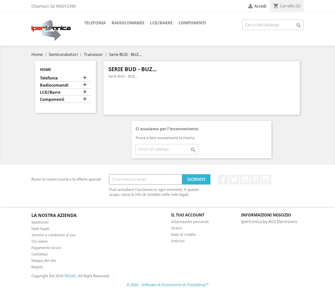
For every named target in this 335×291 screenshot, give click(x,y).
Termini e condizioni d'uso (53, 235)
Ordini (176, 228)
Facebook (223, 180)
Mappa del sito (43, 260)
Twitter (234, 180)
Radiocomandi (128, 23)
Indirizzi (178, 240)
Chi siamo (39, 241)
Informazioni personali (190, 221)
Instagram (266, 180)
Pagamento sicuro (46, 247)
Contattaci (39, 254)
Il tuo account (187, 215)
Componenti (192, 23)
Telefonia (95, 23)
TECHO (70, 275)
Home (45, 69)
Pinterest (255, 180)
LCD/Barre (161, 23)
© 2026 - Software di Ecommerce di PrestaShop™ (168, 284)
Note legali (40, 228)
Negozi (37, 267)
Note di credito (183, 234)
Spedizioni (40, 222)
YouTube (245, 180)
